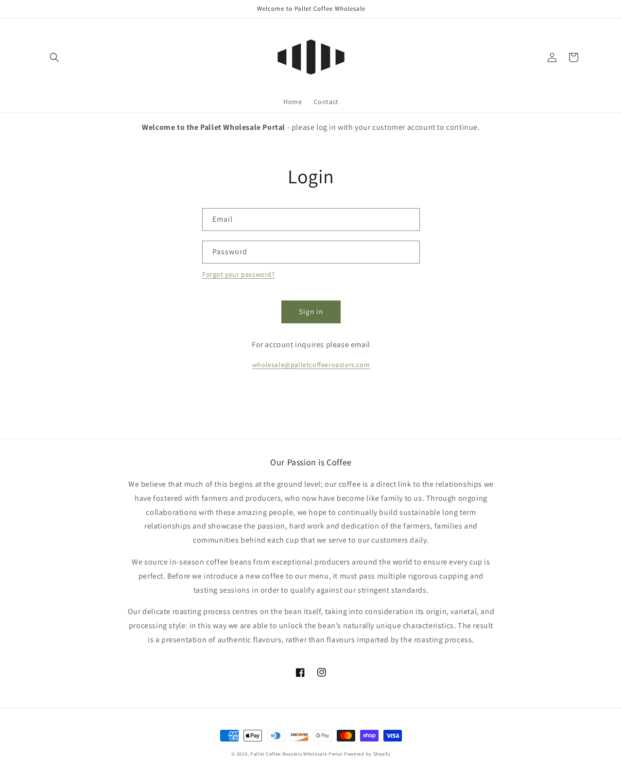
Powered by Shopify (367, 754)
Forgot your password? (238, 274)
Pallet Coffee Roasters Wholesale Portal (297, 754)
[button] (54, 57)
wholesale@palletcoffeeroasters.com (311, 364)
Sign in (311, 311)
